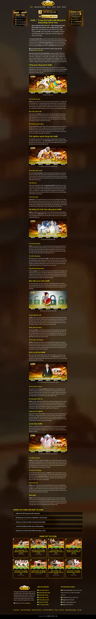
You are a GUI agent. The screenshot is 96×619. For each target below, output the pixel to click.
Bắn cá (49, 7)
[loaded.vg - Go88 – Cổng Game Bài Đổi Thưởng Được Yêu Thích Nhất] (48, 3)
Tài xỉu (58, 7)
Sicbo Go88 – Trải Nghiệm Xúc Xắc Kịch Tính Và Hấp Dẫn (21, 572)
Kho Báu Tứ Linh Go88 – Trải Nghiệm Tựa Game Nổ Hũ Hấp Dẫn (73, 551)
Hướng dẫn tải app (43, 595)
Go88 (48, 25)
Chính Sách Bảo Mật (25, 610)
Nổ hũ (53, 7)
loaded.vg (27, 603)
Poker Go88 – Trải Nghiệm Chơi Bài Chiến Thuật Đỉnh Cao (73, 572)
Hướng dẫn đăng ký (44, 590)
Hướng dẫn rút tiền (44, 597)
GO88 (31, 7)
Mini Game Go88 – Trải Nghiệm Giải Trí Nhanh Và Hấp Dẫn (21, 551)
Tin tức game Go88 (43, 604)
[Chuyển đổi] (14, 513)
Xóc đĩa (64, 7)
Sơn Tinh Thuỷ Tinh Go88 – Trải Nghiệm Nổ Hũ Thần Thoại (39, 551)
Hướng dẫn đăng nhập (44, 592)
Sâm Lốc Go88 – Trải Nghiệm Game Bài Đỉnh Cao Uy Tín (56, 572)
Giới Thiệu (16, 610)
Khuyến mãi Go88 (43, 602)
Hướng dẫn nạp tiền (44, 599)
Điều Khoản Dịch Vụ (37, 610)
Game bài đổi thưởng (40, 7)
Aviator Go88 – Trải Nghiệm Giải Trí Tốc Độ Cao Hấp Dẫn (38, 571)
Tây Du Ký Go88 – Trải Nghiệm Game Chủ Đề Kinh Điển (56, 551)
